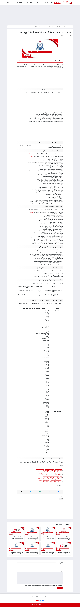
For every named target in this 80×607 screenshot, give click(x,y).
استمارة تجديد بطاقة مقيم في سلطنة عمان (52, 477)
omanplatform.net (28, 461)
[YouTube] (37, 600)
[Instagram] (39, 600)
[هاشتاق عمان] (67, 2)
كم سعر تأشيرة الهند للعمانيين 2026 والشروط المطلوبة (50, 471)
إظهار (19, 60)
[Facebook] (43, 600)
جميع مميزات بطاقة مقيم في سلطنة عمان (52, 476)
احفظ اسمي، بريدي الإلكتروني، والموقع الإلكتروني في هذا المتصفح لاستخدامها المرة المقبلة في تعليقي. (43, 585)
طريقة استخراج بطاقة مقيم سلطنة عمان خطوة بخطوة (50, 478)
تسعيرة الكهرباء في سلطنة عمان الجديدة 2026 (52, 481)
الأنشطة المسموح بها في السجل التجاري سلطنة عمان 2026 (49, 468)
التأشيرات (61, 498)
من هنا (32, 156)
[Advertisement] (40, 14)
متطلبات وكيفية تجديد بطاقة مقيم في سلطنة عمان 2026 (49, 480)
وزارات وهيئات (64, 26)
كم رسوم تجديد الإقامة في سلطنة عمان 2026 (52, 470)
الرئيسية (69, 26)
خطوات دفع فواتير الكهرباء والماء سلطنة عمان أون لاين (50, 473)
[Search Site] (8, 2)
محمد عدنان (67, 35)
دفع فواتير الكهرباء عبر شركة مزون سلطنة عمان (51, 474)
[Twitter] (41, 600)
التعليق (61, 571)
